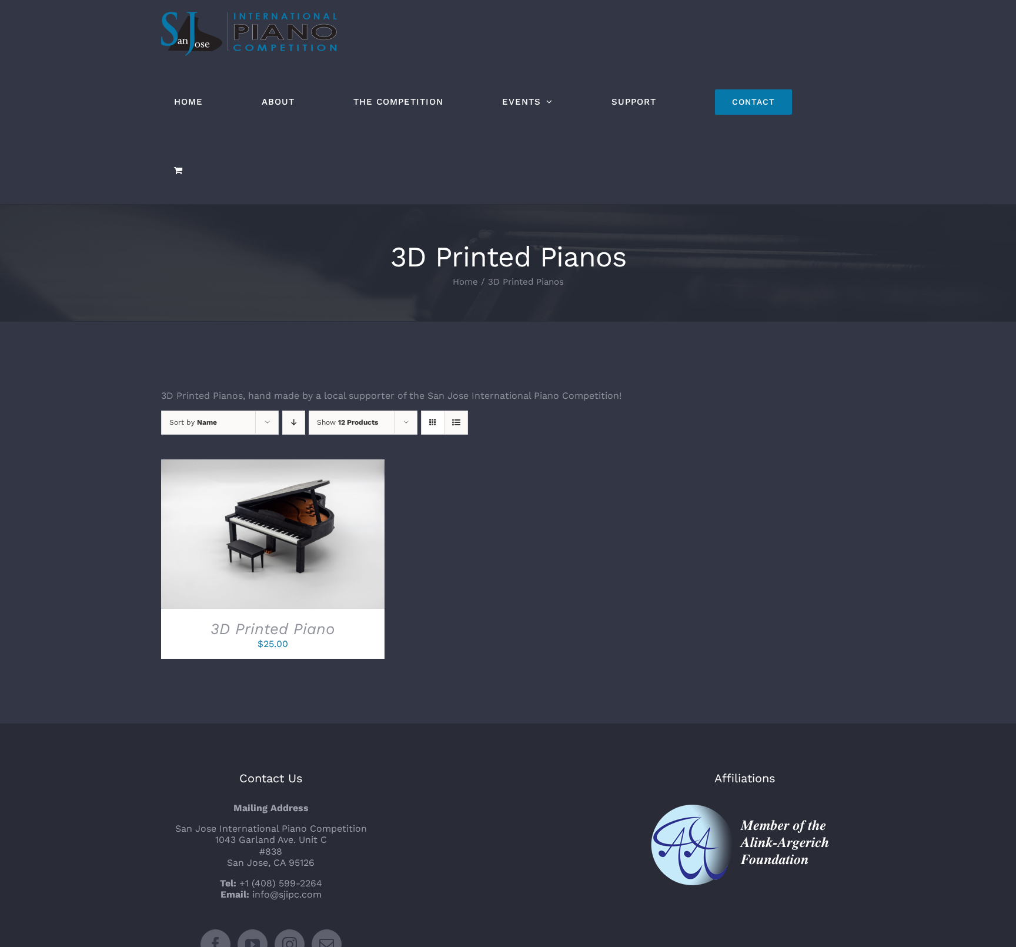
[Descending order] (293, 423)
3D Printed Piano (272, 629)
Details (317, 536)
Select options (246, 536)
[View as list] (455, 422)
